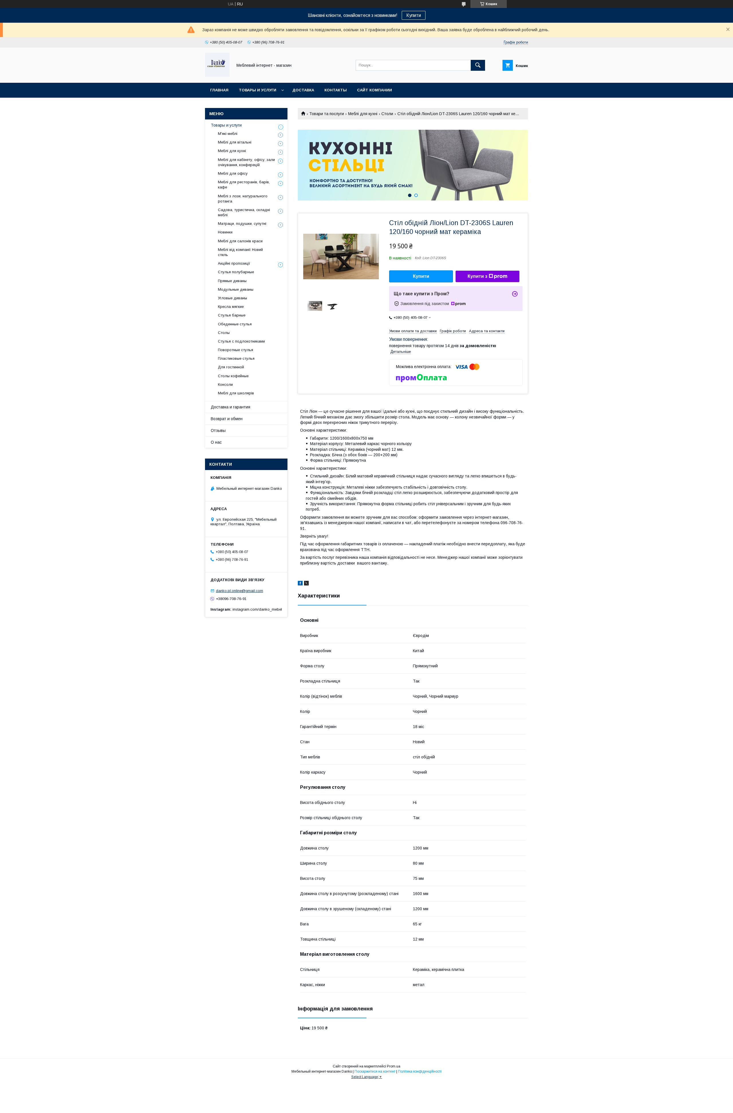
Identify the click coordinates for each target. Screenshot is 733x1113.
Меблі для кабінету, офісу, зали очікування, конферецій (246, 162)
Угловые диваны (232, 298)
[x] (306, 584)
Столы (224, 333)
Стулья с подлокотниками (241, 341)
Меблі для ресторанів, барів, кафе (244, 184)
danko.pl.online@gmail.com (239, 591)
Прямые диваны (232, 281)
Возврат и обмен (227, 418)
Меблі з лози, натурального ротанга (242, 198)
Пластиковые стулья (236, 358)
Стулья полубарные (236, 272)
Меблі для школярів (236, 393)
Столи (387, 113)
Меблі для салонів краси (240, 241)
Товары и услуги (257, 90)
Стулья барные (231, 315)
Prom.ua (393, 1066)
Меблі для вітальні (234, 142)
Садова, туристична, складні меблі (244, 212)
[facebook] (300, 584)
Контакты (335, 90)
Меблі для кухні (362, 113)
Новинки (225, 232)
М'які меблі (227, 133)
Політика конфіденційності (420, 1071)
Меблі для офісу (233, 173)
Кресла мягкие (231, 306)
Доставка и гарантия (230, 407)
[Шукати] (478, 65)
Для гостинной (231, 367)
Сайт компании (374, 90)
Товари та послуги (326, 113)
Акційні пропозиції (234, 263)
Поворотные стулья (235, 350)
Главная (219, 90)
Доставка (303, 90)
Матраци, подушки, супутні (242, 223)
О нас (216, 442)
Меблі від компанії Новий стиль (240, 252)
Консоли (225, 384)
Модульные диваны (235, 289)
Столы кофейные (233, 376)
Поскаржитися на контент (374, 1071)
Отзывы (218, 430)
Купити (413, 15)
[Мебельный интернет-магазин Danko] (217, 75)
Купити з (477, 276)
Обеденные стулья (235, 324)
